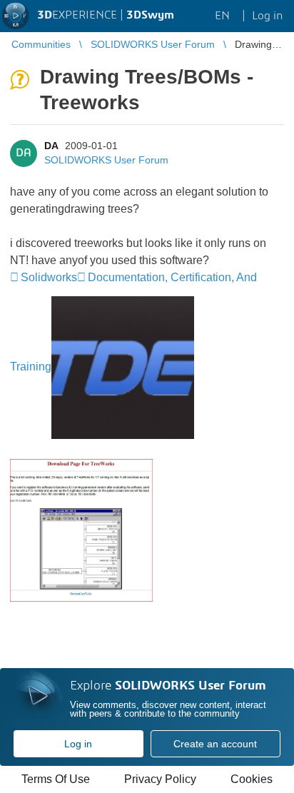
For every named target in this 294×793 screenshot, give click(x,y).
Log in (78, 743)
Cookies (251, 779)
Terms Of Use (55, 779)
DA (51, 145)
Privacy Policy (160, 779)
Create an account (215, 743)
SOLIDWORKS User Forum (106, 160)
